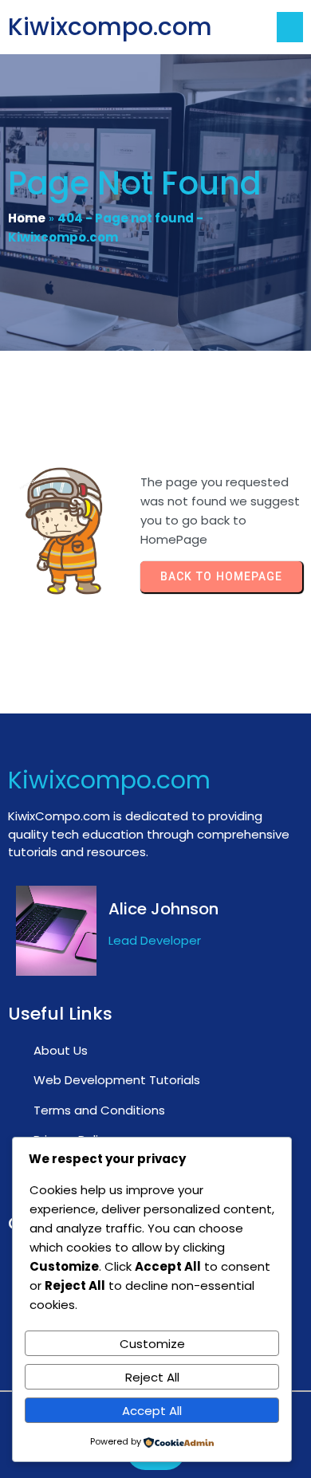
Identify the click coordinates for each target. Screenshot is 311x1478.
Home (26, 218)
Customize (152, 1343)
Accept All (152, 1410)
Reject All (152, 1377)
